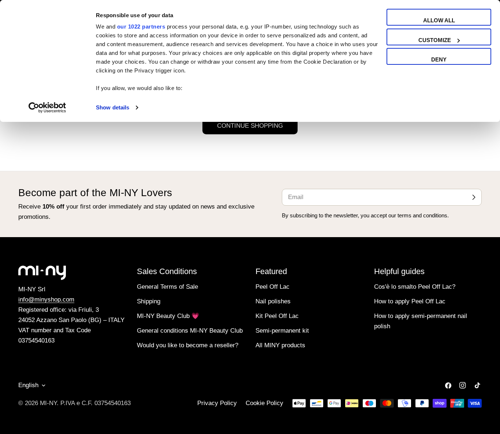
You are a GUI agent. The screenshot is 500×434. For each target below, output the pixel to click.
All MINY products (280, 345)
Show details (112, 107)
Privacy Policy (217, 403)
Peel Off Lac (272, 286)
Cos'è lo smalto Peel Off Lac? (414, 286)
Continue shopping (250, 125)
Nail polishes (273, 301)
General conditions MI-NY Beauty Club (190, 330)
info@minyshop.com (46, 299)
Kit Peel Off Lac (277, 316)
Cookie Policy (264, 403)
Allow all (439, 20)
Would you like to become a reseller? (187, 345)
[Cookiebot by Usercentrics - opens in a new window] (47, 107)
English (28, 385)
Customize (434, 40)
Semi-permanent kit (282, 330)
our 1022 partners (141, 26)
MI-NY (48, 403)
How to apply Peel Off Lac (409, 301)
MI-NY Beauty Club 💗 (168, 316)
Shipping (148, 301)
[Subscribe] (473, 197)
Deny (439, 59)
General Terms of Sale (167, 286)
